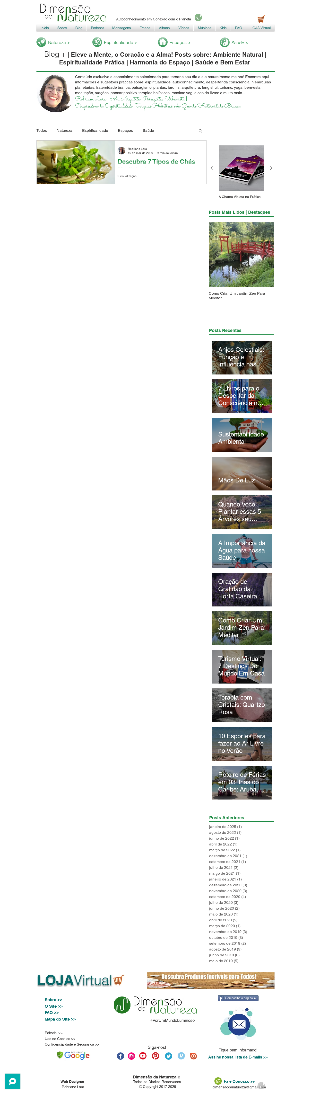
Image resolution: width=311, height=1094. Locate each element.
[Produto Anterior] (212, 168)
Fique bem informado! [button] (238, 1050)
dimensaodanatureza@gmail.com (239, 1087)
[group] (241, 174)
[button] (200, 131)
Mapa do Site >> (60, 1019)
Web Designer (72, 1081)
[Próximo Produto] (271, 168)
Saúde (148, 130)
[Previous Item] (216, 254)
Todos (41, 130)
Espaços (125, 130)
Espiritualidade (95, 130)
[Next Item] (266, 254)
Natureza (64, 130)
